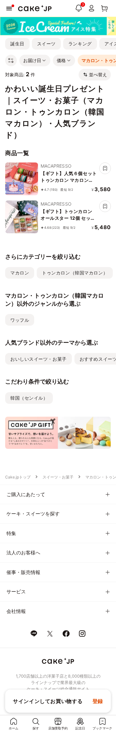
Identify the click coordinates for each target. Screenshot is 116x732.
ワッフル (19, 320)
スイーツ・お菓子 (58, 477)
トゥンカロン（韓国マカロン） (75, 272)
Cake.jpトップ (18, 477)
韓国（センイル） (29, 398)
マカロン (19, 272)
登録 (97, 701)
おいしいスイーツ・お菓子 (38, 359)
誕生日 (17, 43)
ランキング (80, 43)
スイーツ (46, 43)
